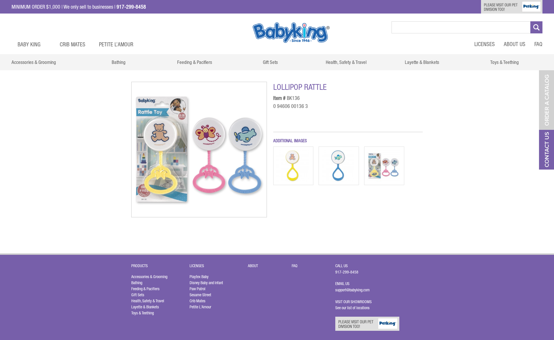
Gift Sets (137, 294)
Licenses (484, 44)
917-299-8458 (346, 272)
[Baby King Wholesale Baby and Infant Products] (291, 32)
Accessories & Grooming (149, 276)
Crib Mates (72, 44)
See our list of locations (352, 307)
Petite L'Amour (200, 307)
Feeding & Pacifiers (145, 288)
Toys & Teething (142, 313)
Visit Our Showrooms (354, 301)
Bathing (136, 282)
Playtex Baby (199, 276)
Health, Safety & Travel (147, 301)
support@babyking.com (352, 290)
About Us (514, 44)
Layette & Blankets (145, 307)
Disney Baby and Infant (206, 282)
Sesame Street (200, 294)
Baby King (29, 44)
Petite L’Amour (116, 44)
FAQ (538, 44)
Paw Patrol (197, 288)
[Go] (536, 27)
